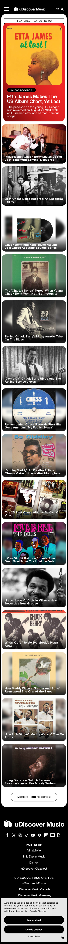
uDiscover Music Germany (34, 895)
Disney (34, 862)
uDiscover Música (34, 883)
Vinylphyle (34, 850)
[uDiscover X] (13, 835)
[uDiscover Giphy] (58, 835)
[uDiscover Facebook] (7, 835)
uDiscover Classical (34, 868)
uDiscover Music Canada (34, 889)
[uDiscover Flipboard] (46, 835)
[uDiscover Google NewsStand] (52, 835)
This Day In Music (34, 856)
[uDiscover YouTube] (33, 835)
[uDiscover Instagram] (20, 835)
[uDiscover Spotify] (39, 835)
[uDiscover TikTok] (26, 835)
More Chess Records (34, 797)
